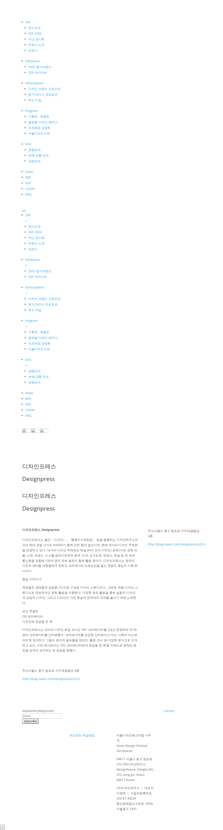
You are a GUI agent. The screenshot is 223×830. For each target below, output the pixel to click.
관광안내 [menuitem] (34, 382)
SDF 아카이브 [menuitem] (37, 277)
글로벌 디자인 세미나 (42, 122)
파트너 (32, 50)
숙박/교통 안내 (38, 155)
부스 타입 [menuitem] (34, 310)
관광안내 (34, 161)
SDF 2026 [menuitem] (35, 232)
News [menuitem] (29, 393)
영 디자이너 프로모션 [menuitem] (42, 304)
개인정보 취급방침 (82, 735)
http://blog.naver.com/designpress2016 (51, 679)
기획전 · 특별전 (38, 116)
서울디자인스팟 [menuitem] (39, 349)
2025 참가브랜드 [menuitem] (39, 271)
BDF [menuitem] (28, 398)
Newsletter (37, 711)
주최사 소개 (36, 45)
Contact (169, 711)
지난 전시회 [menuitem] (36, 238)
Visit (28, 144)
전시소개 (34, 28)
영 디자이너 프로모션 (42, 94)
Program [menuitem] (31, 323)
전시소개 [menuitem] (34, 226)
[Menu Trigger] (24, 210)
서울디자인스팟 (39, 133)
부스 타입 (34, 100)
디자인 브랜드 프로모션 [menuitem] (44, 299)
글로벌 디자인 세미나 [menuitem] (42, 338)
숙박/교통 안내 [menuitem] (38, 377)
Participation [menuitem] (34, 290)
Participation (34, 83)
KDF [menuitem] (28, 404)
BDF (28, 177)
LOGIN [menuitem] (30, 410)
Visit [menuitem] (28, 362)
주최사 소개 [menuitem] (36, 243)
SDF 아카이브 (37, 72)
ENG (28, 194)
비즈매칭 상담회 (39, 128)
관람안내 (34, 150)
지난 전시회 (36, 39)
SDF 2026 (35, 33)
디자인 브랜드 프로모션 (44, 89)
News (29, 172)
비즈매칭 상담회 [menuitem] (39, 343)
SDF (28, 22)
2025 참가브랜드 (39, 67)
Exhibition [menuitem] (32, 262)
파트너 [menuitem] (32, 249)
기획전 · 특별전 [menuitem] (38, 332)
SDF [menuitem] (28, 218)
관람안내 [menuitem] (34, 371)
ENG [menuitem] (28, 415)
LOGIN (30, 189)
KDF (28, 183)
